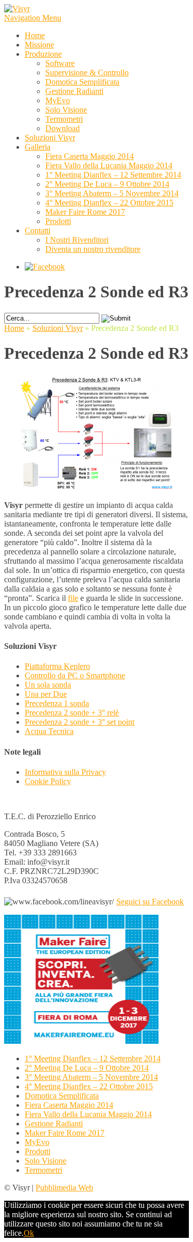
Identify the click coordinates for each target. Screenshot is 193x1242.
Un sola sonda (48, 684)
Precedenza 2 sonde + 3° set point (79, 722)
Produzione (43, 54)
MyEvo (57, 100)
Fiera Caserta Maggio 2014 (89, 156)
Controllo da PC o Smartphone (75, 675)
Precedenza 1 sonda (57, 703)
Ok (29, 1233)
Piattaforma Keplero (57, 666)
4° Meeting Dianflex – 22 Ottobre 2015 (109, 202)
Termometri (64, 119)
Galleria (37, 146)
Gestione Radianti (74, 91)
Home (35, 35)
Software (60, 63)
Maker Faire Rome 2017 (85, 212)
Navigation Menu (32, 17)
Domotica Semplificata (82, 81)
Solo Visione (66, 109)
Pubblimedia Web (64, 1187)
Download (62, 128)
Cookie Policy (48, 781)
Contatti (37, 230)
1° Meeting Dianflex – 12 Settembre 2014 (113, 174)
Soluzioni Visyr (50, 137)
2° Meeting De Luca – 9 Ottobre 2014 (107, 184)
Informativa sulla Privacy (65, 772)
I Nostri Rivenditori (77, 239)
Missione (39, 44)
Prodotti (58, 221)
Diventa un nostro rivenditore (93, 249)
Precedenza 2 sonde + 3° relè (72, 712)
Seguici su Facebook (150, 901)
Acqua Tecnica (49, 731)
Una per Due (46, 694)
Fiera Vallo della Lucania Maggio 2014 (108, 165)
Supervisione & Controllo (87, 72)
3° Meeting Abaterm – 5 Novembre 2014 (112, 193)
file (73, 598)
